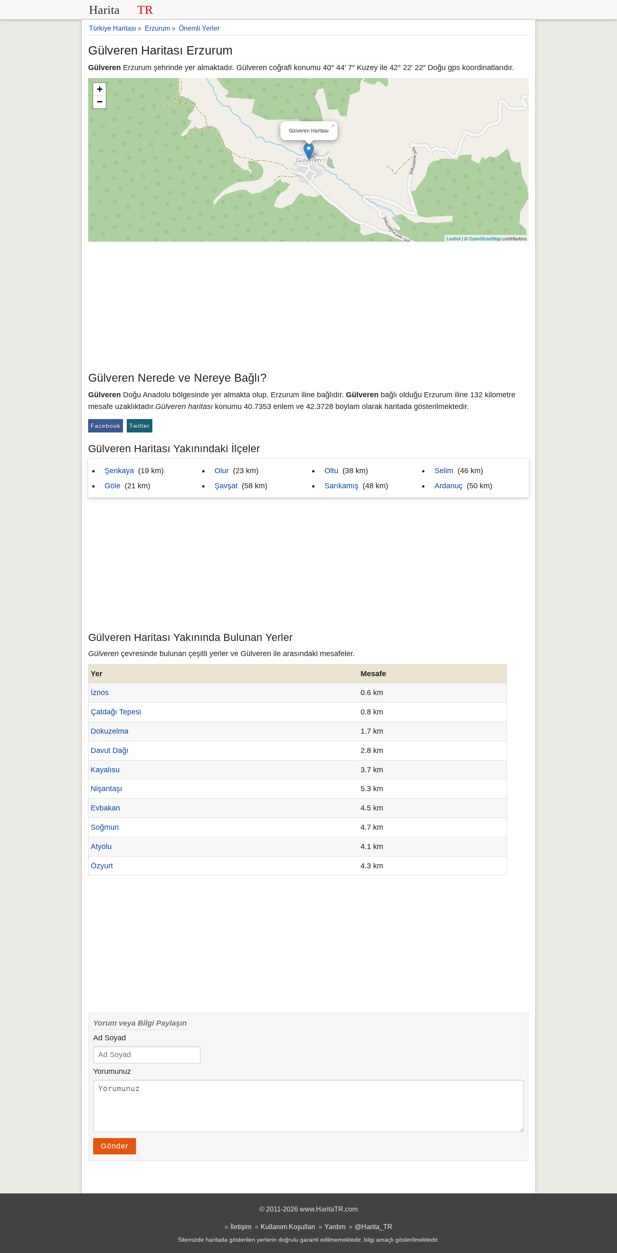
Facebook (105, 425)
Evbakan (105, 808)
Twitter (139, 425)
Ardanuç (448, 486)
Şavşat (226, 486)
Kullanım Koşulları (288, 1226)
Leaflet (453, 238)
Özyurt (102, 866)
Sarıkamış (341, 486)
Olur (221, 470)
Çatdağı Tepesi (116, 712)
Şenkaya (119, 470)
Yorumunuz (112, 1071)
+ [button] (99, 89)
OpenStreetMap (485, 238)
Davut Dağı (109, 750)
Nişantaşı (106, 788)
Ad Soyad (109, 1038)
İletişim (240, 1226)
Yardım (334, 1226)
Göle (112, 486)
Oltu (331, 470)
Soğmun (105, 827)
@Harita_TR (373, 1226)
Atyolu (101, 846)
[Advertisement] (308, 304)
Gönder (114, 1146)
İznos (100, 692)
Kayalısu (105, 770)
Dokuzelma (109, 731)
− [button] (99, 101)
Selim (443, 470)
